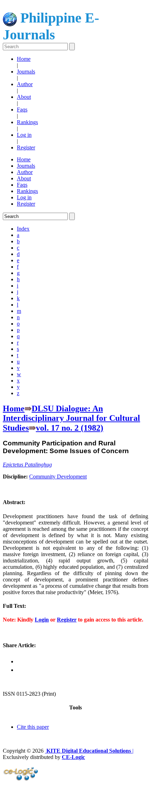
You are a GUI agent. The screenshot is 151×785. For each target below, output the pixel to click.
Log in (24, 135)
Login (42, 620)
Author (25, 84)
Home (24, 59)
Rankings (27, 122)
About (24, 97)
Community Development (58, 477)
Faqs (22, 109)
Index (23, 229)
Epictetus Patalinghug (27, 465)
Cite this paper (33, 727)
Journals (26, 72)
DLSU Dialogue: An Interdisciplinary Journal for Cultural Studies (71, 418)
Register (26, 147)
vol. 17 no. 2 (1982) (69, 427)
